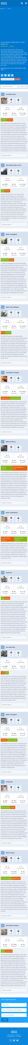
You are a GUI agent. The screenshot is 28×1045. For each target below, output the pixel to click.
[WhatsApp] (8, 75)
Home (3, 8)
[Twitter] (5, 75)
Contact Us (17, 1034)
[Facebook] (2, 75)
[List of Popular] (4, 2)
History (9, 8)
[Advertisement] (14, 27)
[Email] (12, 75)
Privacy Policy (11, 1034)
